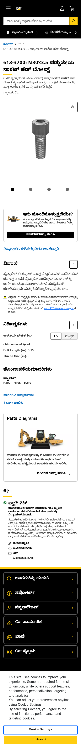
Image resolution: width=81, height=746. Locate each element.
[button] (31, 249)
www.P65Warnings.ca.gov (59, 308)
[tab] (12, 189)
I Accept (40, 740)
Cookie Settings (40, 730)
